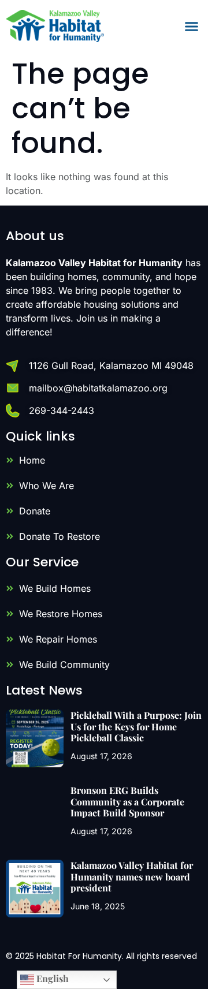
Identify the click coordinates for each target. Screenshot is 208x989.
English (51, 978)
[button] (192, 26)
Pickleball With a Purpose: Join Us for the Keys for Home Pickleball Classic (136, 726)
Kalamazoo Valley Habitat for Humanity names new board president (131, 876)
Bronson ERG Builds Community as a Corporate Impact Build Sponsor (127, 801)
